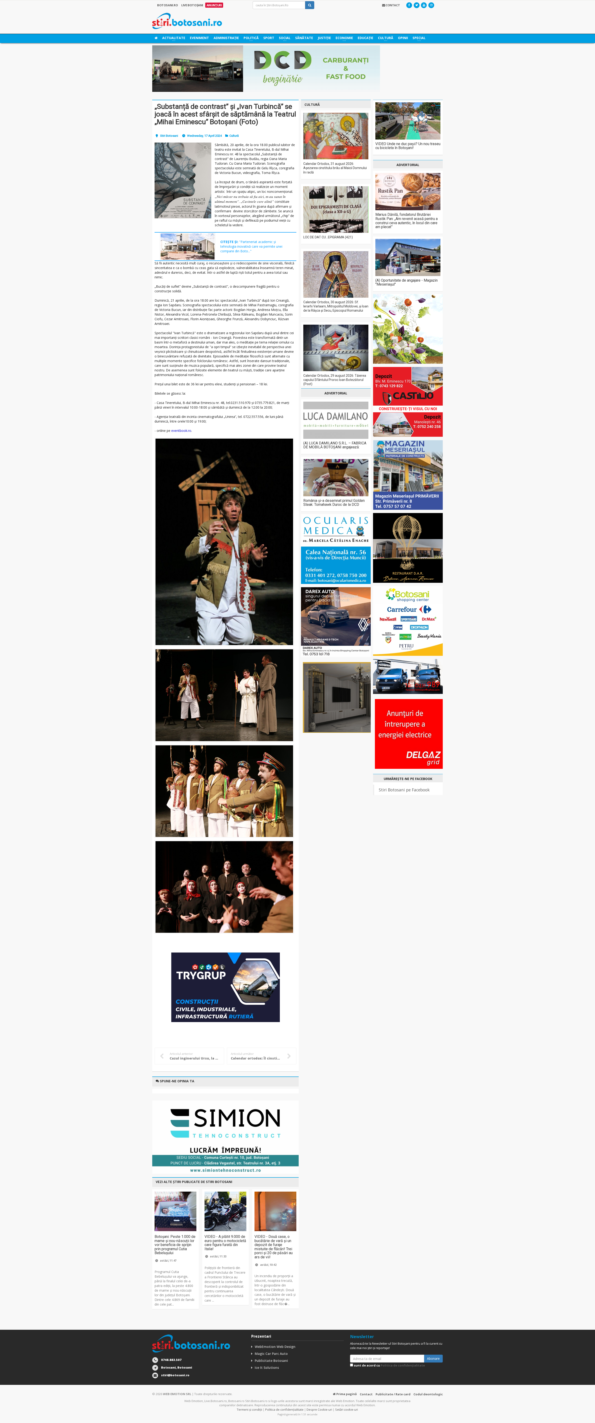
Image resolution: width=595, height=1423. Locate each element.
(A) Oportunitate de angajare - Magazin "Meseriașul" (406, 282)
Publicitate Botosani (271, 1360)
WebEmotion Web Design (275, 1346)
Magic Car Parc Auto (271, 1353)
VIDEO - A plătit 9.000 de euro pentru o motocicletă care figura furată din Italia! (225, 1242)
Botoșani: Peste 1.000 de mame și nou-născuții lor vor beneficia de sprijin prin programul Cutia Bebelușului (175, 1244)
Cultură (234, 135)
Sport (268, 38)
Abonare (433, 1358)
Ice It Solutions (267, 1367)
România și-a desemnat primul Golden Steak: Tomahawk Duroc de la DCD (334, 502)
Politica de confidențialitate (403, 1365)
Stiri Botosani (169, 135)
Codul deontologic (428, 1394)
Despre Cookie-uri (319, 1409)
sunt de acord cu (389, 1365)
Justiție (324, 38)
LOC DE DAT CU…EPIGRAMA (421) (328, 237)
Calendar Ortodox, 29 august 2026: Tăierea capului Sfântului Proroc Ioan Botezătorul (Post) (334, 380)
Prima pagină (346, 1394)
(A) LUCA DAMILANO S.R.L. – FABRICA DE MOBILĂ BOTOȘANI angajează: (334, 445)
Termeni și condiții (249, 1409)
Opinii (403, 38)
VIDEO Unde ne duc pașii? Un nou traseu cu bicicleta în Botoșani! (407, 146)
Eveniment (199, 38)
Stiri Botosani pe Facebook (404, 790)
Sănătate (304, 38)
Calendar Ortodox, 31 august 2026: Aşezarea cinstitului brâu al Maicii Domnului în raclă (335, 168)
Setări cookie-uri (346, 1409)
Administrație (226, 38)
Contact (366, 1394)
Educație (365, 38)
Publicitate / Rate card (393, 1394)
